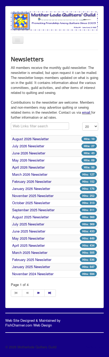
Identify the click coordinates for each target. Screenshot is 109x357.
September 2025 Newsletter (33, 209)
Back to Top (94, 346)
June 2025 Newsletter (28, 231)
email (86, 112)
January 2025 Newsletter (31, 266)
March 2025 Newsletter (29, 252)
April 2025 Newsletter (28, 245)
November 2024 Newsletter (32, 273)
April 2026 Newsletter (28, 167)
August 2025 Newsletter (30, 216)
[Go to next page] (39, 293)
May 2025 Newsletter (28, 238)
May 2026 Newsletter (28, 160)
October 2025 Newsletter (31, 202)
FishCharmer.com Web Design (28, 325)
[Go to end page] (50, 293)
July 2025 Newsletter (28, 224)
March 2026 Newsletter (29, 174)
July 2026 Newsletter (28, 145)
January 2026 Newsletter (31, 188)
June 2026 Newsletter (28, 152)
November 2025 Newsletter (32, 195)
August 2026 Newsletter (30, 138)
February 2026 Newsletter (31, 181)
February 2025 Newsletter (31, 259)
